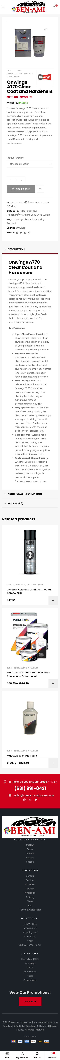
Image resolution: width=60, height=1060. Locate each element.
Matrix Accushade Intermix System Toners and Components (28, 674)
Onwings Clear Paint (24, 219)
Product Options (15, 157)
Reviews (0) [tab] (15, 503)
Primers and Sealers (16, 585)
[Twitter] (35, 799)
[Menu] (3, 7)
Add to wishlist (40, 189)
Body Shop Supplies (41, 214)
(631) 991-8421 (30, 788)
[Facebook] (24, 799)
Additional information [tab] (25, 494)
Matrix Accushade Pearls (22, 755)
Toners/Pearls (13, 668)
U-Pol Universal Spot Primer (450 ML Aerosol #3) (29, 591)
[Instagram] (30, 799)
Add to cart (23, 189)
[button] (45, 29)
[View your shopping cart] (54, 7)
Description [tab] (16, 249)
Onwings (20, 227)
